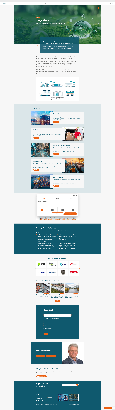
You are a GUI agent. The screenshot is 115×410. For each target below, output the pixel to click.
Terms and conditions (53, 404)
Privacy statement (48, 328)
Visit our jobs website (41, 376)
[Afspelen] (57, 88)
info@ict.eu (50, 397)
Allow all (70, 213)
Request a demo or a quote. (50, 321)
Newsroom (103, 0)
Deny (57, 213)
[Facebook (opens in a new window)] (38, 400)
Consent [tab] (44, 198)
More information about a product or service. (53, 319)
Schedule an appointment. (50, 323)
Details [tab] (57, 198)
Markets (34, 3)
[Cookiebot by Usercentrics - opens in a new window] (73, 195)
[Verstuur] (77, 385)
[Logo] (3, 3)
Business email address (48, 313)
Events (108, 0)
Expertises (29, 3)
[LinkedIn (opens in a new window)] (36, 400)
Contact (112, 0)
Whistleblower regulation (40, 406)
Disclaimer (41, 404)
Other (46, 325)
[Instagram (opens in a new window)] (40, 400)
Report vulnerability (49, 406)
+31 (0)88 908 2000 (51, 396)
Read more (56, 121)
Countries (39, 3)
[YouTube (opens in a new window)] (42, 400)
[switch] (52, 210)
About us (24, 3)
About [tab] (71, 198)
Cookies (37, 404)
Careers (43, 3)
